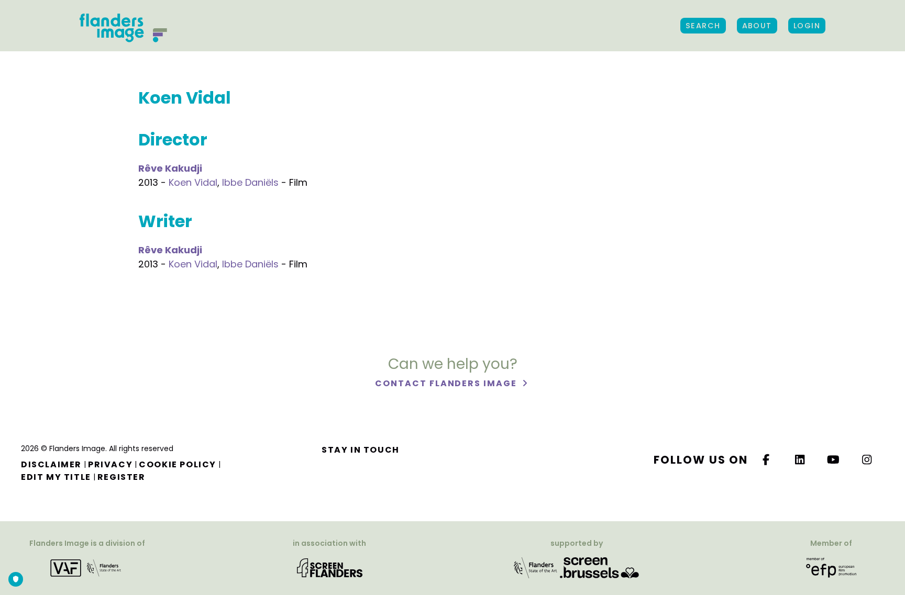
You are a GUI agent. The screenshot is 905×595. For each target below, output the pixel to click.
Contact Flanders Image (447, 383)
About (757, 25)
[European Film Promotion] (831, 567)
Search (703, 25)
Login (806, 25)
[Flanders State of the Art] (536, 567)
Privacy (110, 464)
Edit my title (56, 477)
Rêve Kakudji (170, 168)
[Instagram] (867, 459)
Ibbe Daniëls (250, 182)
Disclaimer (51, 464)
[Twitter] (800, 459)
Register (121, 477)
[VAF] (87, 567)
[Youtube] (834, 459)
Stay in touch (361, 450)
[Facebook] (766, 459)
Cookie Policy (177, 464)
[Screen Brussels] (599, 567)
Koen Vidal (193, 182)
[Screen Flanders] (329, 567)
